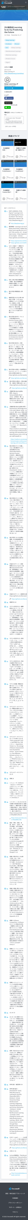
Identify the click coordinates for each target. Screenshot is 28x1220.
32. (7, 921)
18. (7, 602)
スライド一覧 (9, 88)
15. (7, 538)
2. (7, 227)
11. (7, 391)
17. (7, 594)
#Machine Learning (11, 55)
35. (7, 1013)
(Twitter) (9, 103)
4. (7, 280)
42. (7, 1155)
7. (7, 317)
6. (7, 298)
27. (7, 783)
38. (7, 1085)
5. (7, 292)
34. (7, 983)
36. (7, 1017)
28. (7, 802)
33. (7, 949)
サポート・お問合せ (15, 1207)
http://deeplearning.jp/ (17, 223)
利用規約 (15, 1198)
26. (7, 779)
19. (7, 607)
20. (7, 639)
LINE (8, 107)
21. (7, 661)
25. (7, 773)
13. (7, 446)
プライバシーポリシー (15, 1203)
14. (7, 498)
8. (7, 343)
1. (7, 211)
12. (7, 407)
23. (7, 707)
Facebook (10, 98)
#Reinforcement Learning (13, 51)
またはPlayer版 (14, 104)
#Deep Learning (15, 47)
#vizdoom (9, 44)
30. (7, 857)
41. (7, 1151)
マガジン (15, 1212)
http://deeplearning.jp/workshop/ (14, 73)
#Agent (8, 62)
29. (7, 823)
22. (7, 684)
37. (7, 1051)
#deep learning (10, 40)
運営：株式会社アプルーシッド (15, 1193)
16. (7, 564)
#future (17, 44)
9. (7, 370)
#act (7, 47)
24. (7, 737)
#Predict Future (10, 59)
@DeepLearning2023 (9, 86)
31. (7, 889)
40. (7, 1138)
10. (7, 381)
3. (7, 246)
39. (7, 1089)
